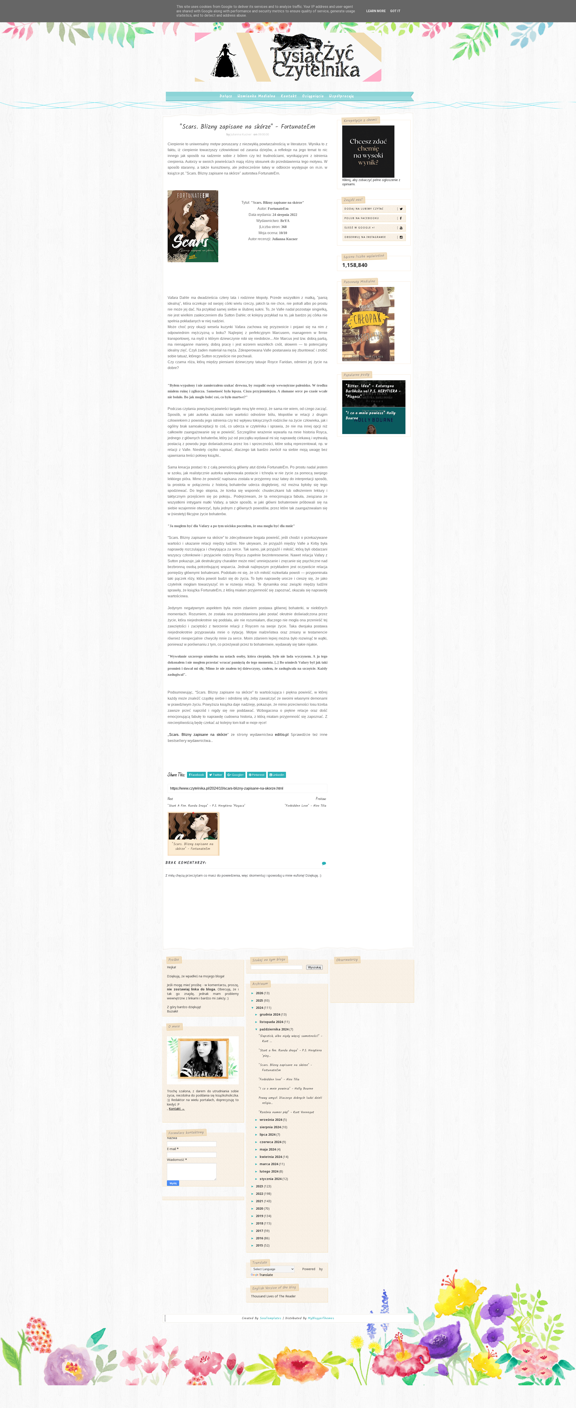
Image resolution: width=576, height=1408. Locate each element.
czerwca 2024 (271, 1142)
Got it (395, 11)
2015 (260, 1245)
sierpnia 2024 (271, 1127)
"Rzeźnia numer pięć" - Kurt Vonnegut (286, 1112)
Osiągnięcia (313, 96)
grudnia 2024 (270, 1014)
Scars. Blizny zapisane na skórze (198, 734)
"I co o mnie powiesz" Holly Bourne (371, 416)
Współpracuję (341, 96)
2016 (260, 1238)
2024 (260, 1007)
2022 (260, 1193)
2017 (260, 1231)
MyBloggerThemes (321, 1318)
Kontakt (289, 96)
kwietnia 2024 (271, 1157)
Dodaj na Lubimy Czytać (364, 208)
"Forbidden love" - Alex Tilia (279, 1079)
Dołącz (226, 96)
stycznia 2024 (271, 1179)
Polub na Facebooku (361, 218)
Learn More (376, 11)
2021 (260, 1201)
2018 (260, 1223)
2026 (260, 993)
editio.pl (282, 734)
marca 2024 (269, 1164)
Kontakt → (177, 1108)
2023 (260, 1186)
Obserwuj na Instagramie (365, 237)
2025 (260, 1000)
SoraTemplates (270, 1318)
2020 (260, 1208)
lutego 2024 (269, 1171)
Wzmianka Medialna (256, 96)
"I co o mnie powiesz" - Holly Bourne (286, 1088)
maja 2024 (268, 1149)
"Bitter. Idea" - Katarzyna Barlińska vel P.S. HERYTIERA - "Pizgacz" (373, 391)
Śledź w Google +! (359, 227)
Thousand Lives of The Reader (273, 1296)
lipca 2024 (268, 1134)
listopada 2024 (272, 1022)
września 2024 (271, 1119)
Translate (266, 1275)
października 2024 (274, 1029)
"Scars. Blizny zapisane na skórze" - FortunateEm (192, 846)
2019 (260, 1216)
